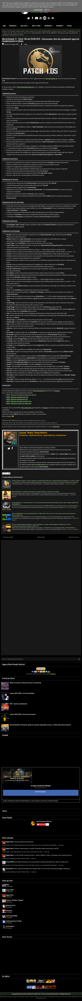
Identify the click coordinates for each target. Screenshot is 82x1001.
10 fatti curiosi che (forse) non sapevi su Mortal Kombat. (16, 858)
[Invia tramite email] (3, 473)
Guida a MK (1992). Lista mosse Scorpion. (23, 714)
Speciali (69, 26)
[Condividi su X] (7, 473)
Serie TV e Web (36, 26)
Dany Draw (9, 868)
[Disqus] (41, 569)
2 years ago (33, 872)
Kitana (27, 31)
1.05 (8, 31)
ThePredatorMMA (11, 916)
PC (67, 31)
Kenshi (23, 31)
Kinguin (45, 408)
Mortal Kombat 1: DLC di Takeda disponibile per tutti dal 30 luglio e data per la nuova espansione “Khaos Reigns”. (29, 845)
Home (4, 26)
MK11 (39, 31)
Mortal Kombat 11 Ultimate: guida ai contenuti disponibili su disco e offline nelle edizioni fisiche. (40, 725)
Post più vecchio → (74, 537)
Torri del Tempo (12, 33)
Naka (7, 885)
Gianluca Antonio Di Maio (14, 921)
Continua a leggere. (70, 484)
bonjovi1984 (9, 862)
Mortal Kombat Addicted (25, 87)
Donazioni (53, 674)
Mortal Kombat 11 (47, 31)
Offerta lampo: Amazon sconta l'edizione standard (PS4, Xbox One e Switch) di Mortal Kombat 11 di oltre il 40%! (45, 480)
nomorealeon (10, 926)
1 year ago (60, 845)
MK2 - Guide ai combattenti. (18, 704)
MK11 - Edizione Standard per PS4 (17, 397)
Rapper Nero (10, 842)
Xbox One (20, 33)
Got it (47, 10)
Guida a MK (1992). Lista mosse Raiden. (22, 693)
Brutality (13, 31)
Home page (40, 537)
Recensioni (60, 26)
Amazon (57, 391)
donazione (56, 426)
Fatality (18, 31)
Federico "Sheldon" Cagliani (14, 900)
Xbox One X (27, 33)
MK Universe (49, 26)
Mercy (35, 31)
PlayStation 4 (72, 31)
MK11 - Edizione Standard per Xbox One (19, 401)
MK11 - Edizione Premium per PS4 (17, 399)
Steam (5, 33)
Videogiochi (13, 26)
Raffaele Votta (10, 905)
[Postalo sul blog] (5, 473)
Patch (64, 31)
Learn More (38, 10)
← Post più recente (7, 537)
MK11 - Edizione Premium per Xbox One (19, 403)
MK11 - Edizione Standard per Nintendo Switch (21, 395)
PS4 (78, 31)
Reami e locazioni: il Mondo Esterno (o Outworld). (25, 683)
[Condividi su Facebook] (9, 473)
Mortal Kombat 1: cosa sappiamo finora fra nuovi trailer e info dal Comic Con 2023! (22, 851)
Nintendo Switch (57, 31)
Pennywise (9, 911)
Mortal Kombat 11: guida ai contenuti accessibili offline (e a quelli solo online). (35, 491)
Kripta (31, 31)
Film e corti (24, 26)
